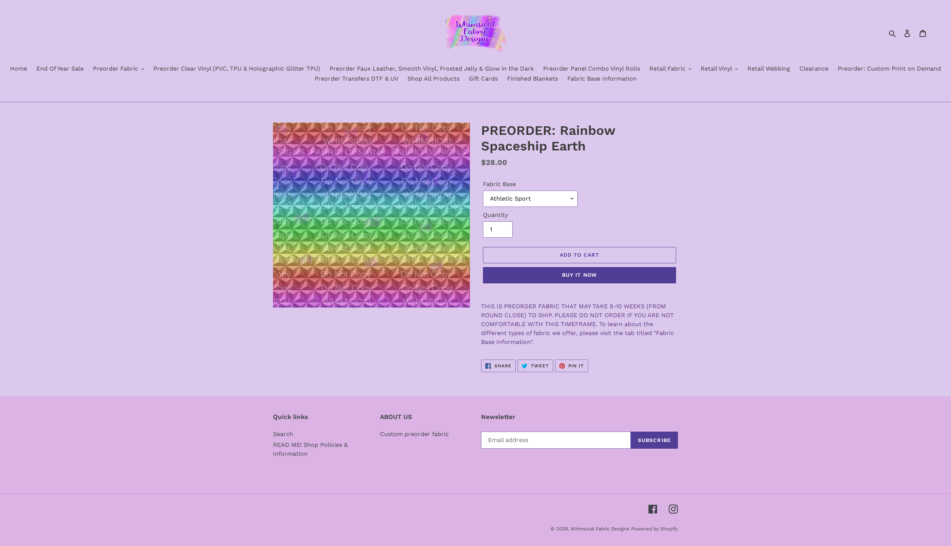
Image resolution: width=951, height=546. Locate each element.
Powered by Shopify (654, 529)
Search (283, 434)
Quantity (495, 214)
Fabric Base (499, 184)
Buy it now (579, 275)
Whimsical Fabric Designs (600, 529)
